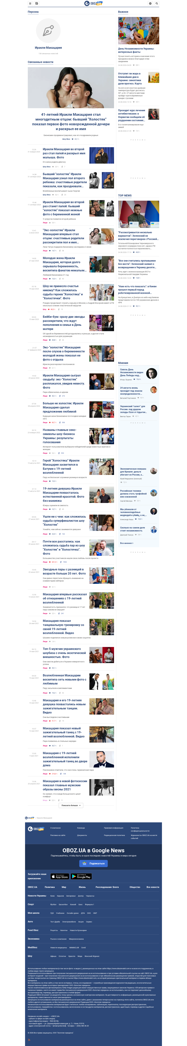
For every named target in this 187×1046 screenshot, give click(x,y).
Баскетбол (63, 904)
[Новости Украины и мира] (29, 819)
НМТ (95, 913)
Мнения (123, 363)
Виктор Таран (125, 416)
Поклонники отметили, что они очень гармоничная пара (68, 770)
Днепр (81, 896)
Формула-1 (89, 904)
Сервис (89, 922)
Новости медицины (58, 948)
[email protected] (59, 1026)
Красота (71, 956)
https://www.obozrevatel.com (118, 968)
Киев (52, 896)
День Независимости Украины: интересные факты (136, 50)
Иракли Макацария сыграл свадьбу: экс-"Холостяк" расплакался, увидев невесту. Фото (64, 381)
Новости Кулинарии (78, 930)
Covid (83, 948)
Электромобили (69, 922)
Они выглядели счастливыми (56, 717)
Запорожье (71, 896)
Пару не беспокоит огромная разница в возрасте (65, 477)
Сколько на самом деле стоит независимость (132, 529)
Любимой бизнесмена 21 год (56, 275)
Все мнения (126, 543)
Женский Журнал (92, 956)
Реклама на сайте (57, 835)
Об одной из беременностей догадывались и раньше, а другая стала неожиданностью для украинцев (73, 335)
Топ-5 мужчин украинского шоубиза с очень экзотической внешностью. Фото (64, 653)
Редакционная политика (114, 835)
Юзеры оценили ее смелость (55, 505)
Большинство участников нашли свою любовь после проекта (70, 558)
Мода (45, 800)
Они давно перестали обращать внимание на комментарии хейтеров (63, 579)
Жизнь (82, 887)
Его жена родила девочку (54, 162)
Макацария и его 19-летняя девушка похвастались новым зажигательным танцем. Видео (64, 706)
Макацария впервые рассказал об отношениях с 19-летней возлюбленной (65, 598)
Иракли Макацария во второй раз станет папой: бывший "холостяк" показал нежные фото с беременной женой (63, 208)
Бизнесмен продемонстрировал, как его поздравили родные (71, 135)
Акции (81, 922)
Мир (64, 887)
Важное (123, 11)
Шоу (44, 309)
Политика (50, 887)
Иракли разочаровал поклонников (58, 364)
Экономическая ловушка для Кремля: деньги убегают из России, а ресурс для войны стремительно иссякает (133, 472)
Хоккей (73, 904)
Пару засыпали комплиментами (57, 688)
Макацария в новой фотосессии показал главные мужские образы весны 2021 (65, 785)
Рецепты (54, 930)
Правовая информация (113, 828)
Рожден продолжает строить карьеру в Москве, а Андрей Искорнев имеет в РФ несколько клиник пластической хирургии (78, 304)
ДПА (83, 913)
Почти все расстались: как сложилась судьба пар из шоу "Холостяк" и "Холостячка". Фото (64, 547)
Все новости (153, 887)
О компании (55, 828)
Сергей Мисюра (126, 501)
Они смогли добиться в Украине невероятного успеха (63, 663)
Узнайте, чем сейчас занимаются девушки (62, 529)
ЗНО (89, 913)
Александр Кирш (126, 519)
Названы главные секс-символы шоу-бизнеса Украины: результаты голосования (60, 436)
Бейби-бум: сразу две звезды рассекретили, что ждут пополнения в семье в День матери (64, 323)
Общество (135, 887)
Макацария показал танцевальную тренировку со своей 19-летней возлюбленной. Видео (63, 627)
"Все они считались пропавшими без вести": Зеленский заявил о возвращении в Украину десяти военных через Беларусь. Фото (137, 264)
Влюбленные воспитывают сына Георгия (61, 191)
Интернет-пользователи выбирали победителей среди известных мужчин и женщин (76, 448)
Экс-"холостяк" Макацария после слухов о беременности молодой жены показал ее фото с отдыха (64, 353)
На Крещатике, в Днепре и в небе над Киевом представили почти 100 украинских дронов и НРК (138, 300)
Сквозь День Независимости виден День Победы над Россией (131, 372)
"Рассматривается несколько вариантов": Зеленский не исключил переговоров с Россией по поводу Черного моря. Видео (137, 236)
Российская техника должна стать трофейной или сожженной (133, 494)
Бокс (81, 904)
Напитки (63, 930)
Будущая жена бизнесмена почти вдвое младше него (64, 417)
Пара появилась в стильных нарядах (59, 741)
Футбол (53, 904)
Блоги (116, 887)
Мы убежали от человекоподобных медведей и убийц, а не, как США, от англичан (132, 512)
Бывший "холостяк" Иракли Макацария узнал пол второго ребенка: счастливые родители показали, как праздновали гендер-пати (65, 180)
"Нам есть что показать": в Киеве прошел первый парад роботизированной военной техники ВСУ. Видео (137, 290)
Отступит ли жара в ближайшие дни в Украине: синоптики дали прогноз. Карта (130, 78)
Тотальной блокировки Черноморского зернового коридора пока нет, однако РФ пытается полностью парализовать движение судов (136, 246)
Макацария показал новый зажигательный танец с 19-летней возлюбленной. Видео (63, 732)
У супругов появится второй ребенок (59, 219)
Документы (82, 835)
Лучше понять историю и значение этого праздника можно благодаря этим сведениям (136, 59)
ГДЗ (52, 913)
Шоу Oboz (66, 139)
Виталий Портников (128, 398)
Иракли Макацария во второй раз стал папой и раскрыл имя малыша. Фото (64, 153)
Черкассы (90, 896)
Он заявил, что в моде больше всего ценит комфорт (62, 795)
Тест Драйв (55, 922)
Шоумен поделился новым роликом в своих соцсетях (67, 638)
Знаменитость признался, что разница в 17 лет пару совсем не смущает (64, 608)
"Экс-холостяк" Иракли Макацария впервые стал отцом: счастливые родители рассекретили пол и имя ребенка (63, 236)
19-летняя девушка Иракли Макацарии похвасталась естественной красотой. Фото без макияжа (63, 494)
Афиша (53, 956)
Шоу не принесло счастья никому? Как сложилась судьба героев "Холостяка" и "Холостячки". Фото (63, 292)
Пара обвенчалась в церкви (55, 392)
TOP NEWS (125, 195)
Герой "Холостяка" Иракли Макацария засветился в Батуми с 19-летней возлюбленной (61, 466)
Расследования (104, 887)
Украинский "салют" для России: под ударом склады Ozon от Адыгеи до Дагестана (132, 409)
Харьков (60, 896)
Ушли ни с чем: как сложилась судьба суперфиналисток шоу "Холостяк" (64, 520)
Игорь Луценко (126, 380)
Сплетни (62, 956)
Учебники (60, 913)
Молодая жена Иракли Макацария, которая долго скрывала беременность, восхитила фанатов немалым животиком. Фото (63, 264)
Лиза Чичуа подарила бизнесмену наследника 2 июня (67, 247)
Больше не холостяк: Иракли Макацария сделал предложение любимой (63, 407)
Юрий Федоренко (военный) (131, 479)
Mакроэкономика (76, 939)
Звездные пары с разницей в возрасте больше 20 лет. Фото (64, 571)
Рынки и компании (58, 939)
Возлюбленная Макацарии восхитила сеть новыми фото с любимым (64, 679)
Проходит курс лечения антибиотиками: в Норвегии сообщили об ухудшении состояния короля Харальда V (131, 115)
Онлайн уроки (73, 913)
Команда (81, 828)
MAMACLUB (74, 948)
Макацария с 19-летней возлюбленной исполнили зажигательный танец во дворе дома (65, 759)
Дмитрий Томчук (126, 535)
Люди (45, 223)
